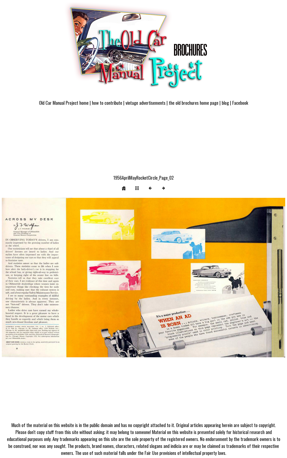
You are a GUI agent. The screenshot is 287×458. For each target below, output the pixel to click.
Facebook (240, 102)
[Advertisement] (143, 142)
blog (225, 102)
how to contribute (107, 102)
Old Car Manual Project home (64, 102)
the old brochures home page (193, 102)
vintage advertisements (145, 102)
